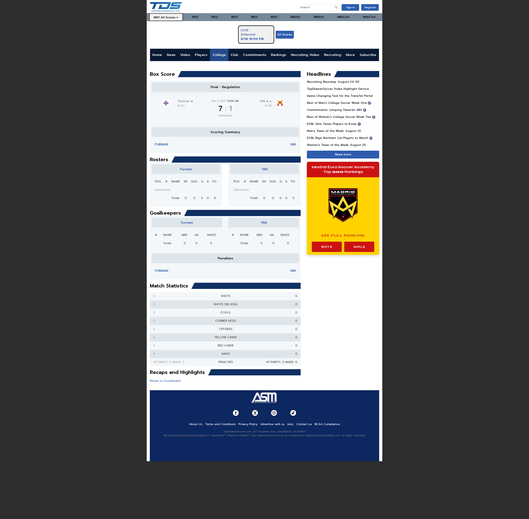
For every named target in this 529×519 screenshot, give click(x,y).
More (350, 54)
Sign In (350, 7)
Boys (326, 247)
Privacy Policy (247, 424)
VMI (265, 101)
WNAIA (319, 17)
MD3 (254, 17)
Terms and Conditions (220, 424)
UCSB (244, 30)
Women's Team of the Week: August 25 (336, 145)
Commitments (254, 54)
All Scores (284, 34)
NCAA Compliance (327, 424)
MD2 (214, 17)
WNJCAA (369, 17)
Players (201, 54)
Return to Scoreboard (165, 381)
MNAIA (295, 17)
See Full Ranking (343, 235)
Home (157, 54)
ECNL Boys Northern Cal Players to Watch (337, 138)
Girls (359, 247)
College (219, 54)
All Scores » (169, 17)
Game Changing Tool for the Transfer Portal (340, 96)
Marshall (249, 34)
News (171, 54)
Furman (185, 101)
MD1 (157, 17)
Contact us (304, 424)
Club (234, 54)
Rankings (278, 54)
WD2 (234, 17)
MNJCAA (343, 17)
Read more (343, 154)
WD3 (273, 17)
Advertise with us (272, 424)
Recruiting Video (305, 54)
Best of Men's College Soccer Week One (337, 103)
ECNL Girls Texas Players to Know (332, 124)
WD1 (195, 17)
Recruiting (332, 54)
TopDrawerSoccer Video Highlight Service (338, 89)
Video (185, 54)
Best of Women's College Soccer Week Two (339, 117)
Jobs (290, 424)
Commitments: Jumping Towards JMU (334, 110)
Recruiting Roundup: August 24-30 (333, 82)
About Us (195, 424)
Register (370, 7)
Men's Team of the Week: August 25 (334, 131)
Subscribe (368, 54)
